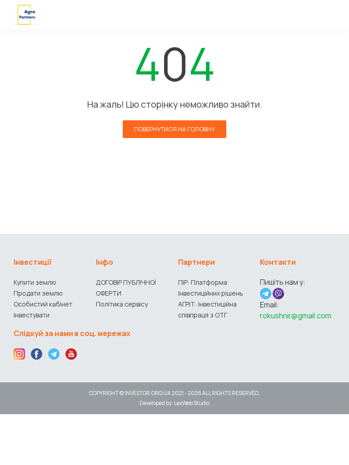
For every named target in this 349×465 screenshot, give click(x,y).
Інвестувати (32, 315)
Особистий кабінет (43, 304)
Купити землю (35, 282)
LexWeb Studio (191, 403)
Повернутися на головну (174, 129)
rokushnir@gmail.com (295, 316)
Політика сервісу (122, 304)
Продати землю (38, 293)
